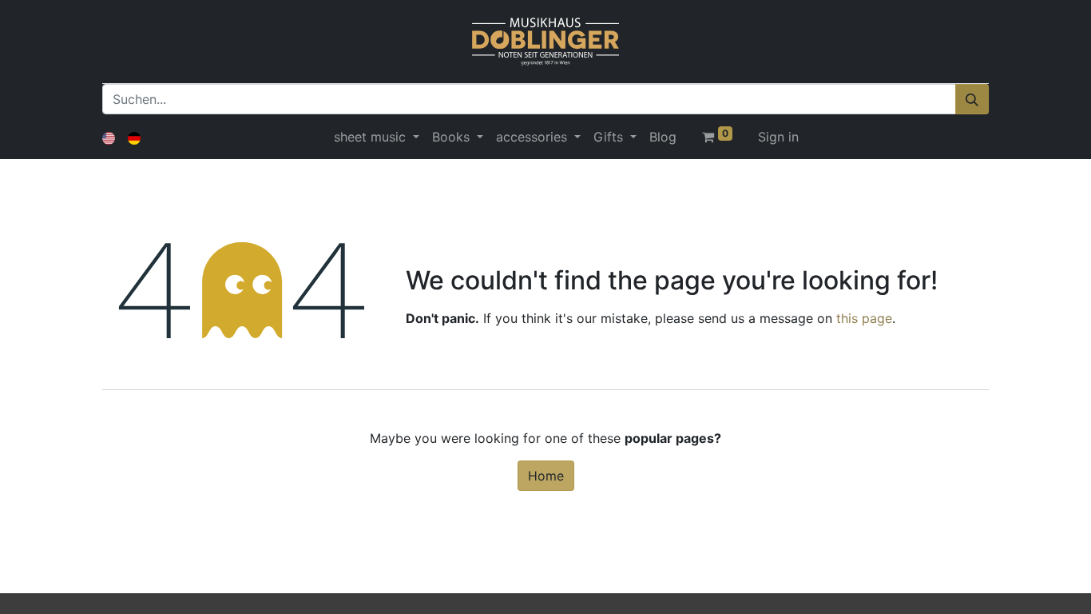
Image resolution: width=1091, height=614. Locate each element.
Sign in (778, 137)
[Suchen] (972, 99)
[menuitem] (663, 137)
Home (546, 476)
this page (864, 318)
